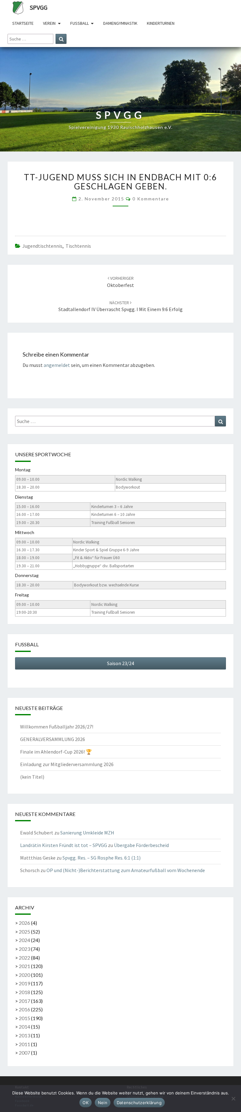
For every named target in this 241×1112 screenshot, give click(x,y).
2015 (24, 1018)
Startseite (23, 23)
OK (85, 1102)
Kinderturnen (160, 23)
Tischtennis (78, 246)
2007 (24, 1053)
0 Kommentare (150, 198)
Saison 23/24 (120, 663)
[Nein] (233, 1098)
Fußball (79, 23)
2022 (24, 958)
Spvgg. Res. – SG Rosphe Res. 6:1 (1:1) (101, 858)
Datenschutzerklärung (139, 1102)
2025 (24, 932)
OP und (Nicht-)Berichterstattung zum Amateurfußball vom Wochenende (125, 870)
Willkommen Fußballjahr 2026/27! (56, 726)
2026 (24, 923)
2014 (24, 1027)
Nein (102, 1102)
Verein (49, 23)
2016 (24, 1009)
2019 (24, 983)
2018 (24, 992)
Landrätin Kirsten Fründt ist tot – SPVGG (63, 845)
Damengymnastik (120, 23)
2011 (24, 1044)
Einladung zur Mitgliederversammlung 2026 (67, 764)
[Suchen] (61, 39)
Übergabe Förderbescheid (141, 845)
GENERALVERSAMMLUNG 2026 (52, 739)
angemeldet (57, 365)
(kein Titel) (32, 777)
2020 (24, 975)
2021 (24, 966)
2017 (24, 1001)
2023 (24, 949)
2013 (24, 1035)
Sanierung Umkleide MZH (87, 832)
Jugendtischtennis (42, 246)
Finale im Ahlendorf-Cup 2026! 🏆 (56, 752)
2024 (24, 940)
